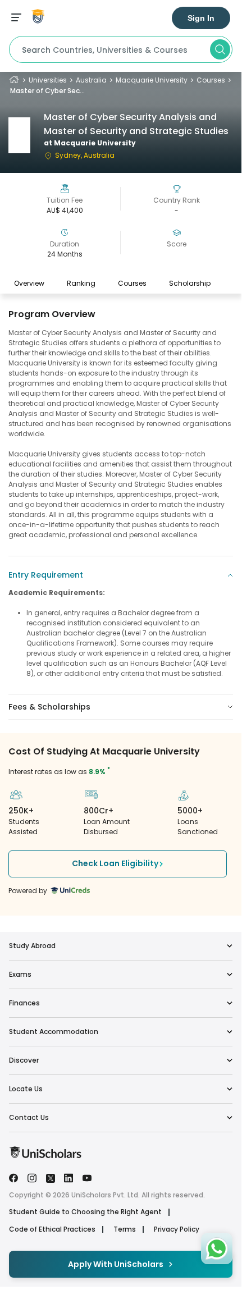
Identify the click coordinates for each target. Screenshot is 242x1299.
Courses (211, 80)
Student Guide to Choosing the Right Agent (85, 1212)
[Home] (14, 80)
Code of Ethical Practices (52, 1229)
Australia (91, 80)
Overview (29, 283)
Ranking (81, 283)
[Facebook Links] (13, 1177)
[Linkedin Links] (68, 1177)
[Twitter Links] (50, 1177)
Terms (124, 1229)
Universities (48, 80)
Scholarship (190, 283)
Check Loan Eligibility (115, 863)
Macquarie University (152, 80)
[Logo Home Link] (45, 1155)
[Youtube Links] (87, 1177)
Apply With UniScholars (115, 1264)
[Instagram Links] (32, 1177)
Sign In (201, 17)
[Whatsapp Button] (216, 1248)
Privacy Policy (176, 1229)
